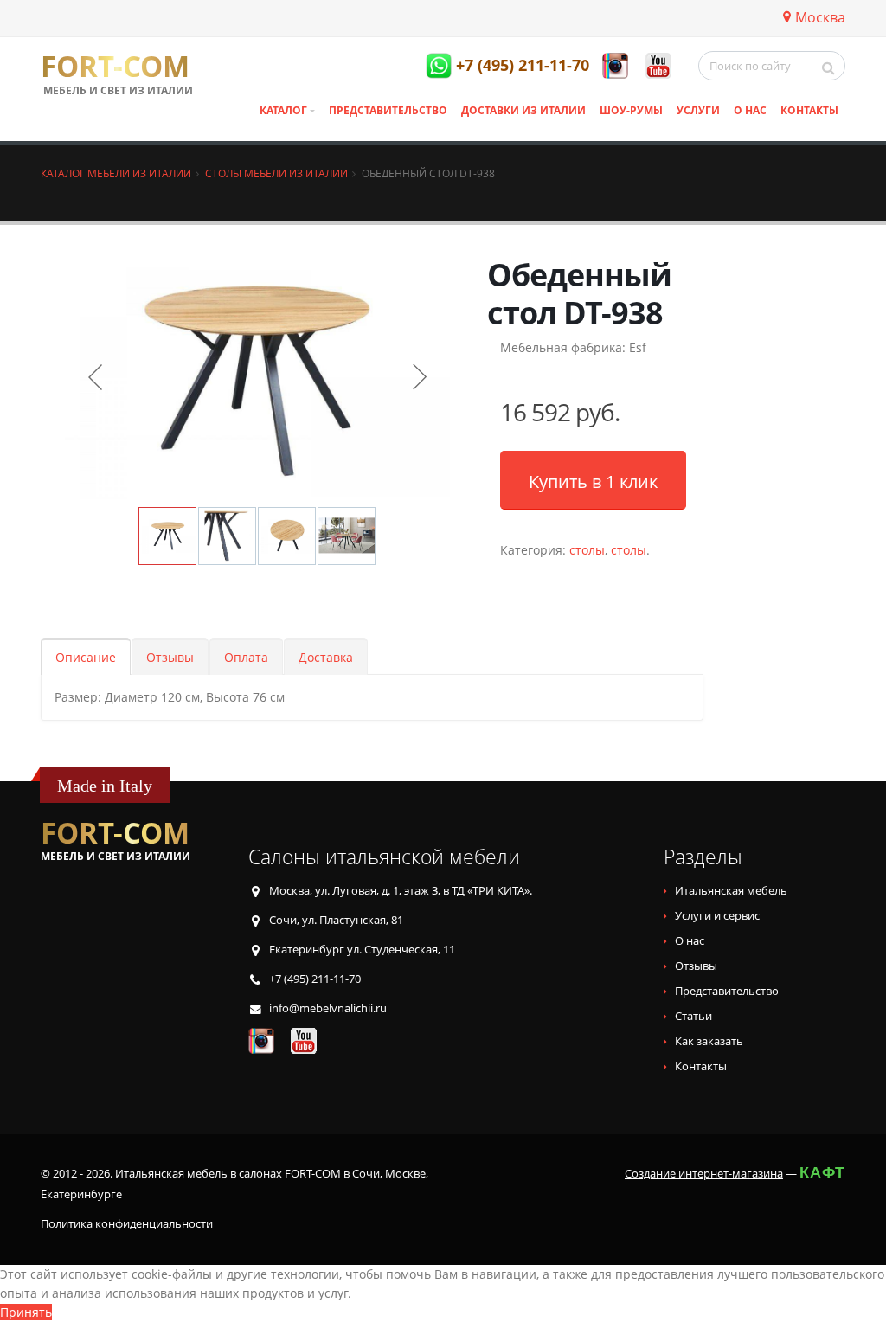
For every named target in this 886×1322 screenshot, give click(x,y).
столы (587, 550)
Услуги (698, 110)
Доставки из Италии (523, 110)
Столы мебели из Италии (276, 173)
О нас (750, 110)
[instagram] (615, 66)
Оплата (246, 657)
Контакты (809, 110)
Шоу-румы (631, 110)
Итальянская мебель (731, 890)
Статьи (693, 1016)
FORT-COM (115, 66)
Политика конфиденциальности (127, 1223)
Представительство (388, 110)
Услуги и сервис (717, 915)
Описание (85, 657)
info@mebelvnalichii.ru (328, 1008)
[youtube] (658, 66)
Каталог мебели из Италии (116, 173)
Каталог (283, 110)
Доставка (326, 657)
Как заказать (709, 1041)
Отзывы (170, 657)
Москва (820, 17)
